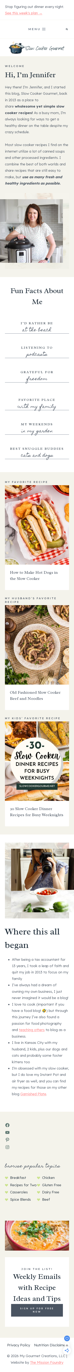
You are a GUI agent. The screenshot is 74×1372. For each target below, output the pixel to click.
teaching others (32, 1030)
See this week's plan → (23, 13)
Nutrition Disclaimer (50, 1345)
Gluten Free (51, 1185)
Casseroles (19, 1192)
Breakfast (18, 1177)
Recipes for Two (23, 1185)
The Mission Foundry (46, 1362)
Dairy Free (50, 1192)
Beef (46, 1199)
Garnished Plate (33, 1094)
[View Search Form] (67, 29)
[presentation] (37, 525)
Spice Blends (20, 1199)
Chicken (48, 1177)
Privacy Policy (18, 1345)
